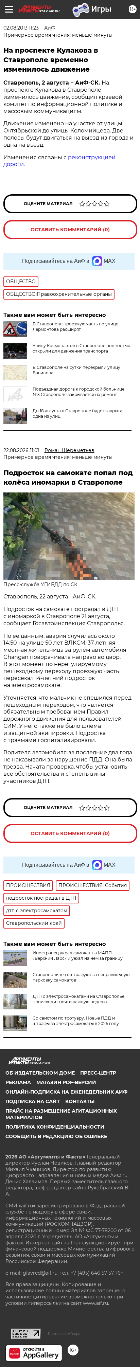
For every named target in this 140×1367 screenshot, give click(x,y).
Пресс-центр (98, 1073)
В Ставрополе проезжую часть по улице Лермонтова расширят (75, 326)
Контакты (79, 1101)
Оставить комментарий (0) (70, 230)
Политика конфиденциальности (54, 1127)
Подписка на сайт (32, 1101)
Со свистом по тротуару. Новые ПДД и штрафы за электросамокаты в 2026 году (76, 1020)
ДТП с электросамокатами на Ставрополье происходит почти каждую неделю (78, 999)
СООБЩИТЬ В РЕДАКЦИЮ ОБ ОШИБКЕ (56, 1136)
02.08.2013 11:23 (21, 28)
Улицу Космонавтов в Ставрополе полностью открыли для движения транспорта (81, 348)
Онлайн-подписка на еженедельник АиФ (66, 1092)
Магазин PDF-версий (66, 1082)
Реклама (18, 1082)
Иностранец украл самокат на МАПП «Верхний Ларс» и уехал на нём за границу (78, 955)
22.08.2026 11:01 (21, 450)
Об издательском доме (40, 1073)
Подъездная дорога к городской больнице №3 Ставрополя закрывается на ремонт (78, 391)
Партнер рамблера (64, 1334)
